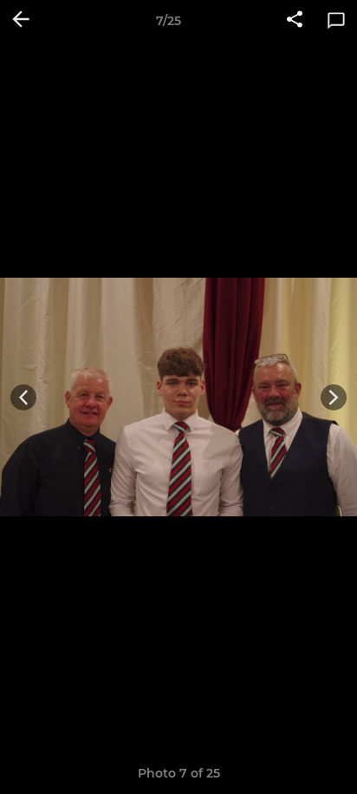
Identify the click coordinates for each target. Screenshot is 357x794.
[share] (294, 21)
